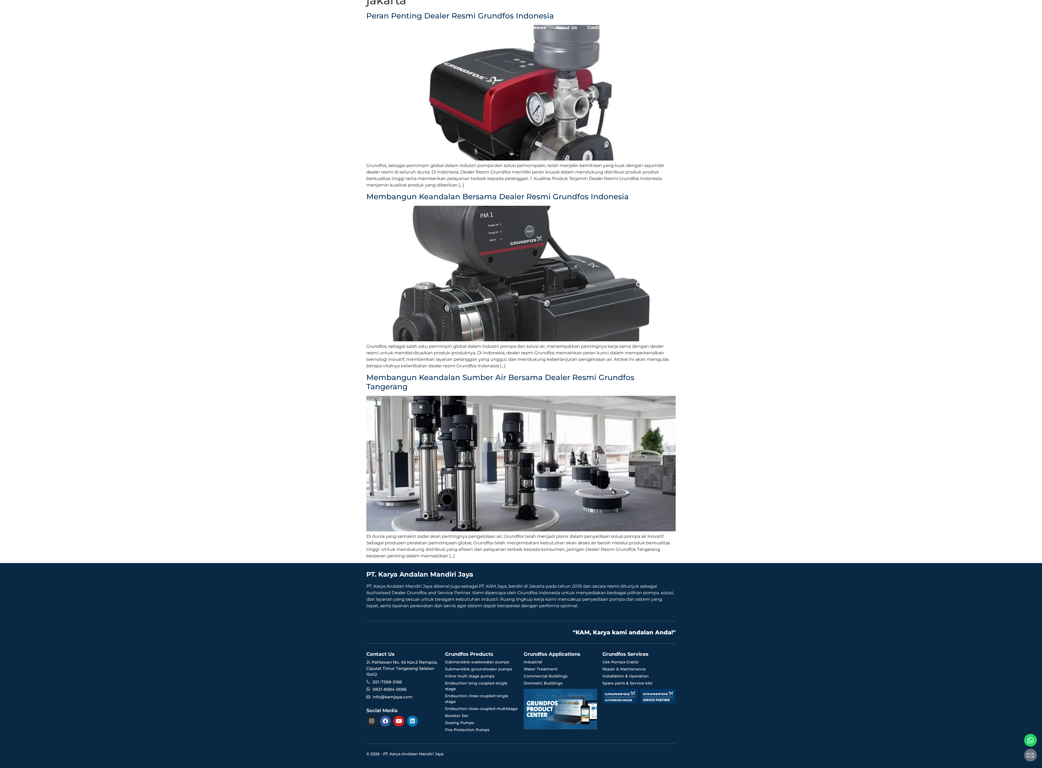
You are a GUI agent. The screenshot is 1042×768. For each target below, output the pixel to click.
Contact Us (599, 27)
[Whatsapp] (1030, 740)
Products (474, 27)
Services (508, 27)
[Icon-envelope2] (1030, 755)
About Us (566, 27)
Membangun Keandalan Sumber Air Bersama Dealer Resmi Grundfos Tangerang (500, 382)
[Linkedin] (412, 721)
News (539, 27)
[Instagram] (371, 721)
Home (447, 27)
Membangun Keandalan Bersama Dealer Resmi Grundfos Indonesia (497, 196)
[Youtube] (398, 721)
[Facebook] (385, 721)
